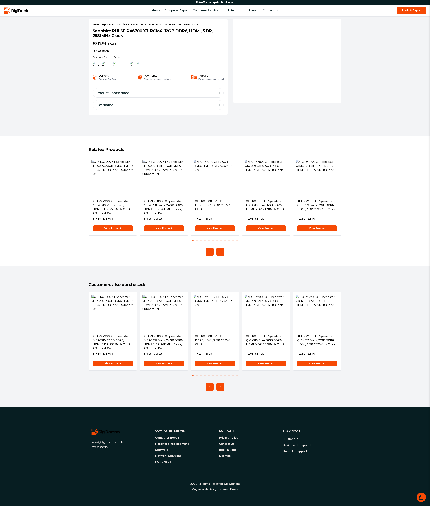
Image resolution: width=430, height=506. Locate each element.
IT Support (290, 439)
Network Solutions (168, 455)
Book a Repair (229, 449)
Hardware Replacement (172, 443)
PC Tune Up (163, 461)
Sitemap (225, 455)
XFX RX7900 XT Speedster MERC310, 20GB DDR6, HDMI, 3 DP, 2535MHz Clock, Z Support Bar (112, 207)
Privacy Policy (228, 437)
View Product (112, 228)
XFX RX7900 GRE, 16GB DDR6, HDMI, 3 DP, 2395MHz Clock (214, 205)
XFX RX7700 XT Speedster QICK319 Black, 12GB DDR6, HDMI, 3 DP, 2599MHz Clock (316, 205)
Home (156, 10)
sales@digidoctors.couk (107, 442)
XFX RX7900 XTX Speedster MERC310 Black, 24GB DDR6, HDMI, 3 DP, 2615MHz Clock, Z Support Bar (163, 207)
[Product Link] (113, 178)
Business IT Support (297, 445)
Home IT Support (295, 451)
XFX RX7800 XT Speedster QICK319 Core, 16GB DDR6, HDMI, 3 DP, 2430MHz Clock (265, 205)
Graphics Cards (109, 24)
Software (161, 449)
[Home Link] (46, 10)
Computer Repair (177, 10)
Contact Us (270, 10)
